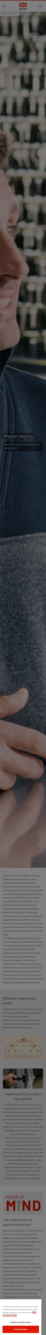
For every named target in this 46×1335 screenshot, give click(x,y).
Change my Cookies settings (20, 1322)
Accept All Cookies (20, 1329)
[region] (20, 1317)
